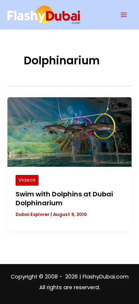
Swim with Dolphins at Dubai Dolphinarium (64, 198)
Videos (27, 180)
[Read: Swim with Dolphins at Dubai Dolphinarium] (69, 131)
